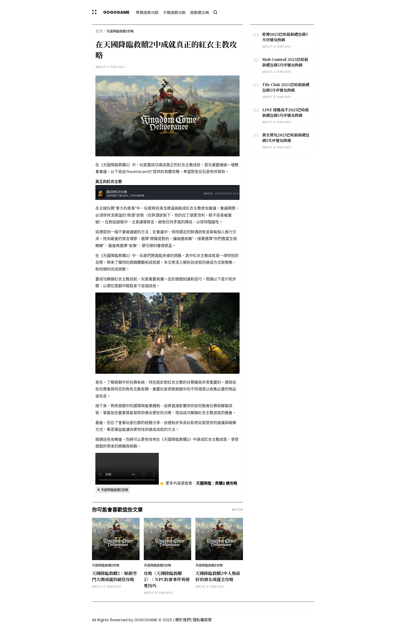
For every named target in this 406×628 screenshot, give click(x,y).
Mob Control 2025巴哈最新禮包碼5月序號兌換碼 (285, 61)
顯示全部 (237, 510)
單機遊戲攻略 (147, 12)
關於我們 (183, 620)
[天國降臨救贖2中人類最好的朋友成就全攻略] (219, 539)
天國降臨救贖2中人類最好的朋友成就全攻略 (217, 576)
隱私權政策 (202, 620)
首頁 (99, 31)
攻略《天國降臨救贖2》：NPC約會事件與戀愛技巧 (167, 579)
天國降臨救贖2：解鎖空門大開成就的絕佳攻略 (114, 576)
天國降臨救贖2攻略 (120, 31)
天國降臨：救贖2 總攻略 (216, 483)
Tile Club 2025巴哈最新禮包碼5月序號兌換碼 (285, 87)
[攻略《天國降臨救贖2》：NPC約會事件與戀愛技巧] (167, 539)
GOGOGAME (116, 12)
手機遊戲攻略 (174, 12)
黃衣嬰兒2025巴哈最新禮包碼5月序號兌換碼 (285, 137)
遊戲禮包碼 (199, 12)
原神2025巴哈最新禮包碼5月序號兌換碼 (285, 36)
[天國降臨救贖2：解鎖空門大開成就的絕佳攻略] (116, 539)
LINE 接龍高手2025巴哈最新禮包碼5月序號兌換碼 (285, 112)
